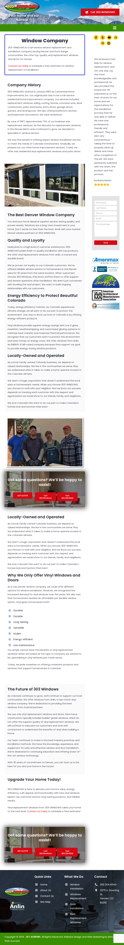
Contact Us (47, 896)
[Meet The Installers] (45, 417)
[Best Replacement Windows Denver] (45, 164)
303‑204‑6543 (108, 884)
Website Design (73, 936)
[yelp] (102, 37)
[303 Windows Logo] (17, 888)
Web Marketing (95, 936)
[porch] (102, 43)
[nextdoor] (108, 43)
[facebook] (96, 37)
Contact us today (18, 65)
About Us (45, 890)
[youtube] (109, 37)
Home (43, 884)
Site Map (45, 902)
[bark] (115, 37)
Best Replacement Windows (78, 918)
